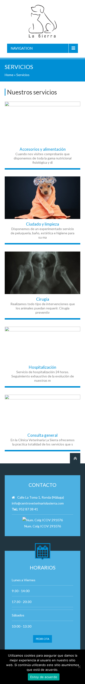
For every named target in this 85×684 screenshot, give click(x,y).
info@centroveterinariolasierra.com (38, 503)
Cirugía (42, 299)
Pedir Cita (42, 638)
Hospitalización (42, 367)
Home (9, 75)
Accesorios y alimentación (43, 149)
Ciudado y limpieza (42, 224)
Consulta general (42, 435)
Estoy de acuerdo (43, 677)
